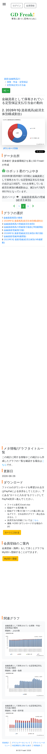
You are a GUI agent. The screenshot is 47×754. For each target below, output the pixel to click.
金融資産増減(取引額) (14, 230)
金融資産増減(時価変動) (15, 236)
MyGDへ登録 (10, 558)
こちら (35, 520)
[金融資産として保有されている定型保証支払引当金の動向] (24, 724)
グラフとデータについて (21, 743)
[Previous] (14, 206)
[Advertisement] (23, 46)
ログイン (17, 5)
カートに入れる (12, 532)
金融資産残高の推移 (13, 217)
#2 (5, 90)
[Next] (33, 206)
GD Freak (22, 14)
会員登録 (30, 5)
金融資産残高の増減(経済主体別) (19, 224)
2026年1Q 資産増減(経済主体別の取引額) (23, 233)
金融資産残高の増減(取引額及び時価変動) (23, 227)
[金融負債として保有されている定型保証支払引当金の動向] (24, 684)
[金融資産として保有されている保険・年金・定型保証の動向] (24, 644)
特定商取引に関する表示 (21, 745)
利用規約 (37, 745)
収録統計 (5, 743)
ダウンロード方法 (10, 148)
